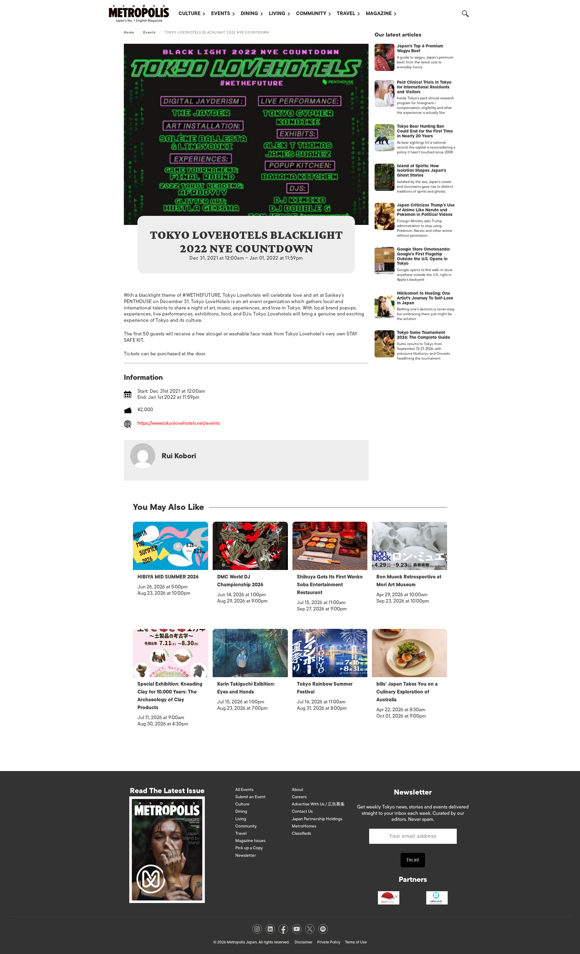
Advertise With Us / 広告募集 (318, 804)
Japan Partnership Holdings (317, 818)
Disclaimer (303, 942)
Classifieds (301, 833)
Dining (249, 14)
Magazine (379, 14)
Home (129, 32)
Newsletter (245, 855)
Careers (299, 796)
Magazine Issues (250, 840)
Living (277, 14)
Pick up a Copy (249, 847)
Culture (190, 14)
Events (220, 14)
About (297, 789)
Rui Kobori (179, 456)
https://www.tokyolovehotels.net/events (178, 423)
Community (311, 14)
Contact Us (302, 811)
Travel (346, 14)
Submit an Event (250, 796)
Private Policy (328, 942)
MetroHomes (304, 826)
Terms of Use (356, 942)
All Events (244, 789)
